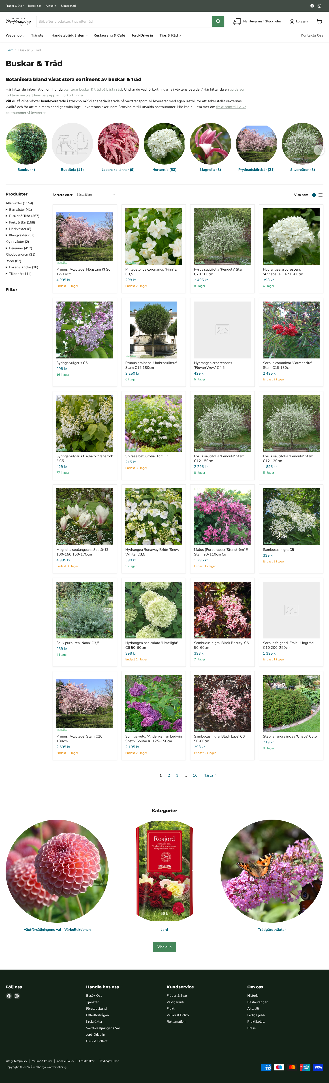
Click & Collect (96, 1041)
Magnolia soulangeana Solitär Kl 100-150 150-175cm (82, 552)
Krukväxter (94, 1021)
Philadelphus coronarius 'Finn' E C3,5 (151, 272)
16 (195, 775)
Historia (252, 995)
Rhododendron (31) (20, 254)
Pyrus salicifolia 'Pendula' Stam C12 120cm (288, 458)
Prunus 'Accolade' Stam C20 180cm (79, 739)
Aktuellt (51, 6)
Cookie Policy (65, 1061)
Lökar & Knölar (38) (23, 267)
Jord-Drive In (95, 1034)
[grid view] (314, 195)
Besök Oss (94, 995)
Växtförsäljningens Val (103, 1028)
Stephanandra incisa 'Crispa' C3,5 (290, 736)
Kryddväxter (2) (17, 241)
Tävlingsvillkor (109, 1061)
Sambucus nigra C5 (278, 549)
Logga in (302, 21)
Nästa (208, 775)
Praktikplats (256, 1021)
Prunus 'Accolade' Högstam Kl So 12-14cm (83, 272)
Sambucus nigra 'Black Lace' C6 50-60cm (219, 739)
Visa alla (164, 946)
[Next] (319, 150)
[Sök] (218, 21)
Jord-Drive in (142, 35)
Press (251, 1028)
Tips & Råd (169, 35)
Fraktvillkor (86, 1061)
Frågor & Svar (15, 6)
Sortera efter (63, 195)
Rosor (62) (13, 261)
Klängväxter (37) (21, 235)
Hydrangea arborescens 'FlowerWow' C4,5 (213, 365)
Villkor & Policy (178, 1015)
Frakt (170, 1008)
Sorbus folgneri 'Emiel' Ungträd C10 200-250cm (288, 645)
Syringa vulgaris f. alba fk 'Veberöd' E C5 (84, 458)
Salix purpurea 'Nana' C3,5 (77, 642)
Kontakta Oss (312, 35)
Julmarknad (68, 6)
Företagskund (96, 1008)
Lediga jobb (256, 1015)
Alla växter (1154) (19, 203)
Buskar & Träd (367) (24, 216)
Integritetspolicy (16, 1061)
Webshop (14, 35)
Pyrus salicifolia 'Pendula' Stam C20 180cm (219, 272)
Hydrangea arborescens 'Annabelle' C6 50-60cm (283, 272)
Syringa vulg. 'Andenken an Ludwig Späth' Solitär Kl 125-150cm (153, 739)
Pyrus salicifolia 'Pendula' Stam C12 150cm (219, 458)
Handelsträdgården (68, 35)
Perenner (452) (20, 248)
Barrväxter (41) (20, 209)
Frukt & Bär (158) (22, 222)
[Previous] (9, 150)
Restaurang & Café (109, 35)
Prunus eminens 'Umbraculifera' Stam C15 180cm (151, 365)
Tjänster (38, 35)
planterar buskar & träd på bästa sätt (93, 89)
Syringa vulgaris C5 (72, 362)
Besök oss (34, 6)
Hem (9, 50)
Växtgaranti (175, 1002)
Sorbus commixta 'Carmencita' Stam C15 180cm (287, 365)
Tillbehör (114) (20, 273)
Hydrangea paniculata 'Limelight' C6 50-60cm (151, 645)
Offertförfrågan (97, 1015)
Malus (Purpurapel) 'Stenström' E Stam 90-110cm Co (221, 552)
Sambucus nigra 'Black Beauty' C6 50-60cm (221, 645)
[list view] (320, 195)
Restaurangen (257, 1002)
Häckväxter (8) (20, 229)
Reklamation (176, 1021)
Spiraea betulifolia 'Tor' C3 (146, 456)
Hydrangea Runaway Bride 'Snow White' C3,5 (152, 552)
